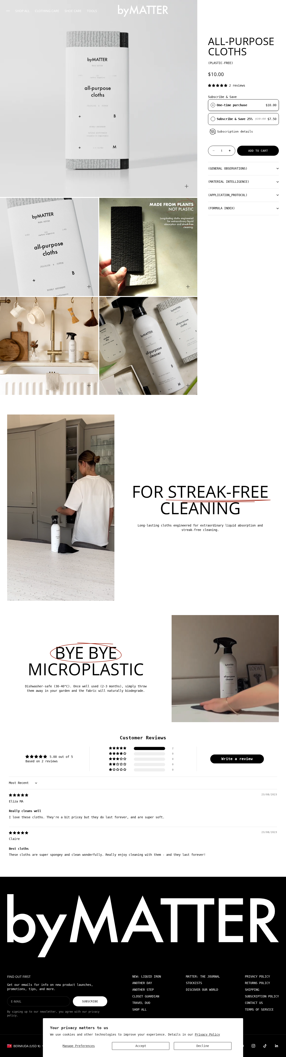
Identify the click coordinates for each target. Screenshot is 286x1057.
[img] (18, 795)
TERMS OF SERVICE (259, 1009)
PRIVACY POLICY (257, 976)
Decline (202, 1046)
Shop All (22, 11)
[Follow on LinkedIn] (276, 1046)
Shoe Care (73, 11)
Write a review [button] (237, 759)
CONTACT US (254, 1003)
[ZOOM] (186, 186)
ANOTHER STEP (143, 989)
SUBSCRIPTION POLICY (262, 996)
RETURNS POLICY (257, 983)
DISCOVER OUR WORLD (202, 989)
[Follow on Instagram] (253, 1046)
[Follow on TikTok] (265, 1046)
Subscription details (235, 131)
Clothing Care (47, 11)
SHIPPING (252, 989)
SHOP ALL (139, 1009)
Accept (140, 1046)
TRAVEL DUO (141, 1003)
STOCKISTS (194, 983)
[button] (218, 85)
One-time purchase (232, 105)
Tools (92, 11)
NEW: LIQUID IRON (146, 976)
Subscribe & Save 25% (235, 119)
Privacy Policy (207, 1034)
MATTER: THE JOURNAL (203, 976)
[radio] (213, 105)
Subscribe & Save (222, 97)
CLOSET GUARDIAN (145, 996)
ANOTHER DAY (142, 983)
